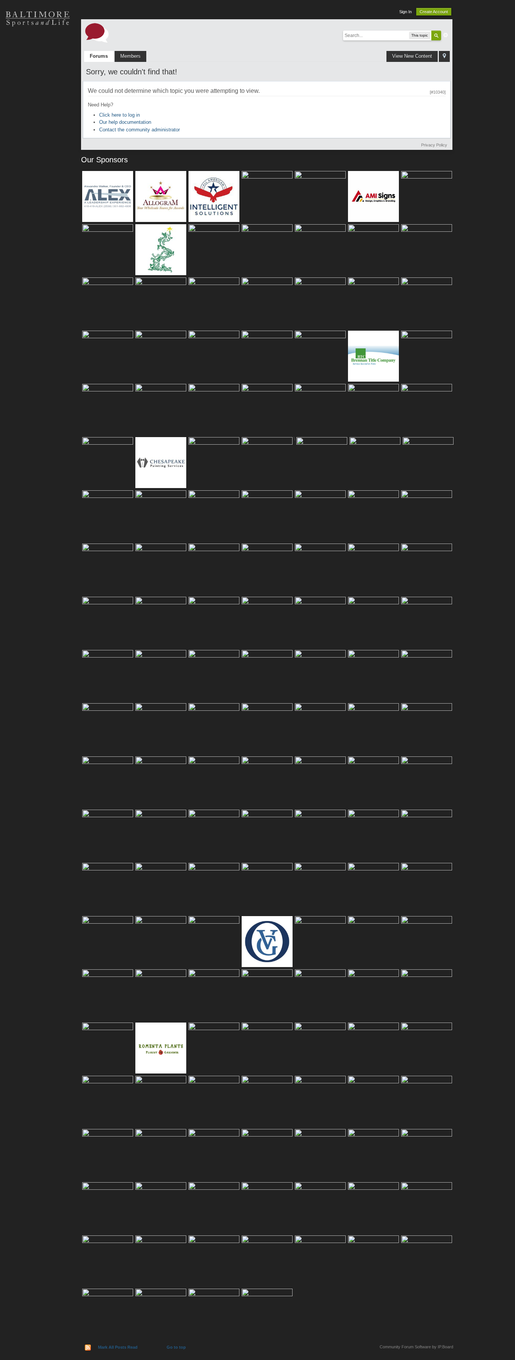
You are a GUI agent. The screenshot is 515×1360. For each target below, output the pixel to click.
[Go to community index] (97, 32)
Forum (37, 151)
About (37, 177)
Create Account (434, 11)
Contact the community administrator (139, 129)
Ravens (37, 71)
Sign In (405, 11)
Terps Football (37, 124)
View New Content (412, 56)
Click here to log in (119, 115)
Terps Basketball (37, 98)
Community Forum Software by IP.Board (416, 1347)
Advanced (446, 35)
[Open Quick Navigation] (444, 56)
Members (130, 56)
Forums (99, 56)
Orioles (37, 45)
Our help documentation (125, 122)
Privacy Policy (434, 145)
